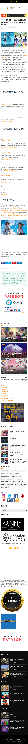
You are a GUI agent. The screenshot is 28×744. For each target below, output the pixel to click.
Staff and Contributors (7, 399)
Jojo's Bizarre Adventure (12, 210)
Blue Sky (7, 487)
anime (3, 344)
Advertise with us (5, 395)
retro (16, 484)
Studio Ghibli (14, 476)
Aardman (3, 484)
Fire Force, (13, 215)
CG (12, 471)
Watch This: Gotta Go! (16, 693)
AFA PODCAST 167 (5, 577)
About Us (3, 386)
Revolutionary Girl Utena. (9, 212)
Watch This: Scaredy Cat (17, 700)
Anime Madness (14, 207)
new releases (23, 27)
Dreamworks (13, 481)
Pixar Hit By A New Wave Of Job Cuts (17, 667)
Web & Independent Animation (8, 479)
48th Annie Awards (18, 67)
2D (7, 473)
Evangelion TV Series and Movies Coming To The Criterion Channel (14, 354)
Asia (3, 328)
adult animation (5, 476)
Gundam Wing (23, 210)
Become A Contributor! (7, 400)
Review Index (4, 389)
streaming (8, 471)
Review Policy (4, 391)
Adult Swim (20, 481)
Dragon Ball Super (5, 215)
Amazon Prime (23, 484)
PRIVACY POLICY (19, 739)
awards (16, 473)
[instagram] (12, 1)
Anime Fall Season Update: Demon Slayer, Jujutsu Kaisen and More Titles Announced (17, 461)
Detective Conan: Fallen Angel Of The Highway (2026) (17, 446)
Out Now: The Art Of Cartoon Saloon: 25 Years (17, 674)
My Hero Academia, (17, 208)
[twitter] (17, 1)
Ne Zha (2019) (13, 438)
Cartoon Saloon (5, 481)
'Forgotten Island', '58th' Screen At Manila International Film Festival (14, 338)
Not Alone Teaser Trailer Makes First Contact (17, 720)
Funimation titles (17, 214)
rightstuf (7, 140)
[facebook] (14, 1)
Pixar (20, 476)
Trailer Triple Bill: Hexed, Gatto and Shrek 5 (17, 727)
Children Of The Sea (6, 104)
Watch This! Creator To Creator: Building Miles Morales (16, 453)
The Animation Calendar (7, 393)
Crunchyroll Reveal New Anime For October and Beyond (11, 369)
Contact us (4, 387)
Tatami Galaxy (19, 215)
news (2, 28)
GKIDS (24, 471)
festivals (3, 473)
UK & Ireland (18, 471)
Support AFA (4, 397)
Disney (11, 473)
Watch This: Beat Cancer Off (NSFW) (18, 686)
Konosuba (3, 210)
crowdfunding (10, 484)
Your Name (10, 217)
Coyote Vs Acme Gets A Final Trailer (18, 660)
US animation (19, 479)
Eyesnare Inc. (12, 739)
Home (3, 15)
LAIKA (2, 487)
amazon (3, 140)
